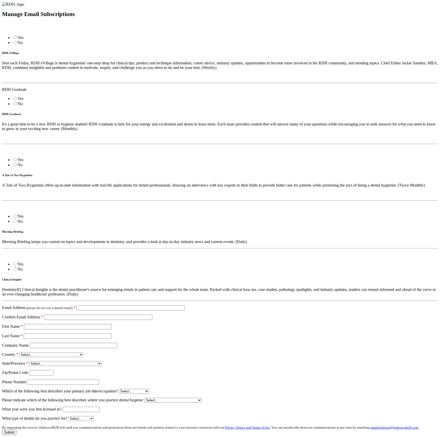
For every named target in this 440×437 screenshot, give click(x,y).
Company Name (15, 345)
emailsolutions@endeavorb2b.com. (394, 427)
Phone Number (14, 382)
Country (10, 354)
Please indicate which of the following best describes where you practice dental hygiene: (73, 400)
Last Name (12, 336)
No (20, 42)
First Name (12, 326)
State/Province (15, 363)
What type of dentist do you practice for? (34, 418)
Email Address (38, 307)
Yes (20, 37)
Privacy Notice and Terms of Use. (247, 427)
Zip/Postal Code (15, 372)
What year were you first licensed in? (32, 409)
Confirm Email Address (22, 317)
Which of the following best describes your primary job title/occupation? (60, 391)
